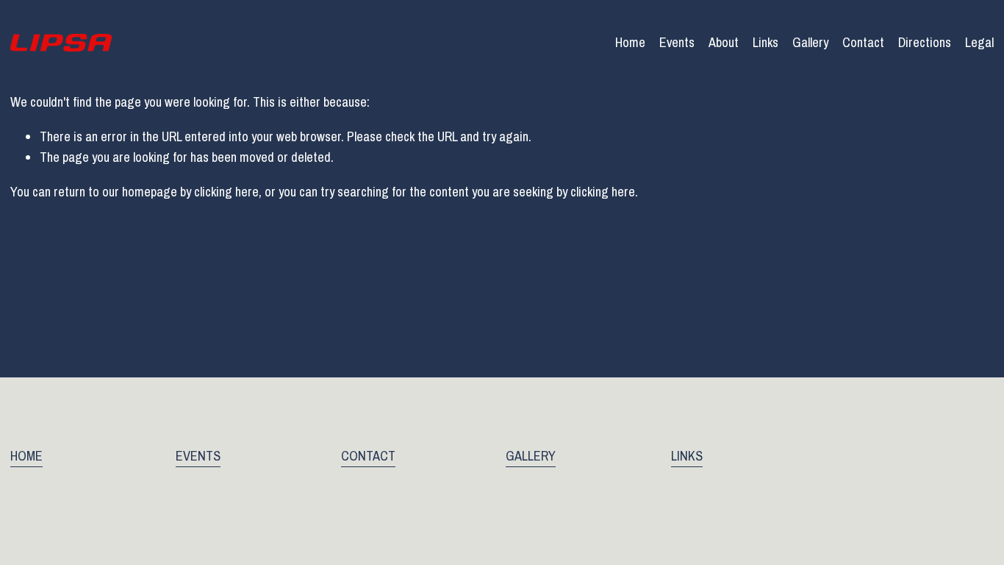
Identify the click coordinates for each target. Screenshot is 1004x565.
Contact (863, 42)
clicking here (226, 191)
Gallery (810, 42)
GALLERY (531, 456)
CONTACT (368, 456)
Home (630, 42)
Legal (979, 42)
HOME (26, 456)
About (724, 42)
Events (677, 42)
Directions (924, 42)
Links (765, 42)
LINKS (687, 456)
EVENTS (198, 456)
